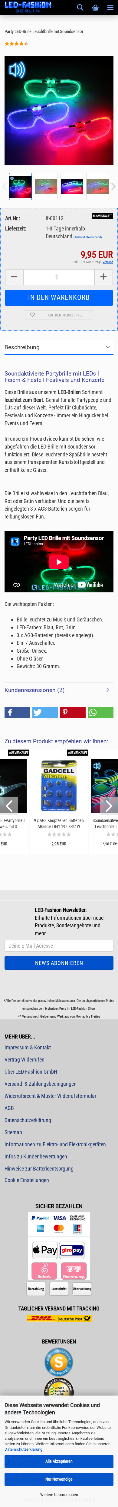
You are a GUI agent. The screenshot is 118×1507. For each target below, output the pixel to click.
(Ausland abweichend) (88, 237)
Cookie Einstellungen (27, 1180)
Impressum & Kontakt (28, 1047)
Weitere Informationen (59, 1494)
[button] (17, 712)
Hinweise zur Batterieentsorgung (39, 1168)
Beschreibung (22, 347)
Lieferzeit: (15, 228)
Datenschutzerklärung (23, 1449)
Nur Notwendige (59, 1479)
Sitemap (13, 1132)
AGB (9, 1108)
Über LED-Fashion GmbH (31, 1071)
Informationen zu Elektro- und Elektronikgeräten (55, 1144)
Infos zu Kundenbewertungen (36, 1156)
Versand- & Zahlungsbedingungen (41, 1084)
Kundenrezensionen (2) (35, 690)
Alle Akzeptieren (59, 1461)
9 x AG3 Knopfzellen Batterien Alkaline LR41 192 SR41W (59, 823)
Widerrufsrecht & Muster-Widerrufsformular (50, 1096)
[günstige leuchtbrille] (59, 110)
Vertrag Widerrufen (24, 1059)
